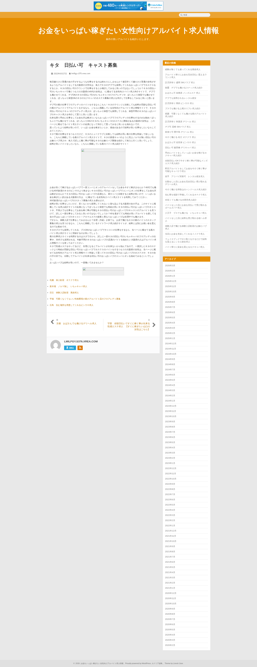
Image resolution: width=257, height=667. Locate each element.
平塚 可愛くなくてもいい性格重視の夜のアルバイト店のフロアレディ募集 (85, 299)
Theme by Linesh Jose (174, 663)
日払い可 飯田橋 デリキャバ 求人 (180, 147)
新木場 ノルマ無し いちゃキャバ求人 (68, 286)
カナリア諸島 (157, 663)
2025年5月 (170, 317)
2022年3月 (170, 515)
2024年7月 (170, 369)
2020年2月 (170, 645)
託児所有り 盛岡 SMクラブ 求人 (180, 82)
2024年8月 (170, 364)
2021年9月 (170, 546)
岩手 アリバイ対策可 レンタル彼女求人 (185, 176)
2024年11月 (170, 349)
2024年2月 (170, 395)
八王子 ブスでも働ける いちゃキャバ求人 (186, 213)
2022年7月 (170, 494)
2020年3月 (170, 640)
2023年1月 (170, 463)
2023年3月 (170, 453)
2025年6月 (170, 312)
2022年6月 (170, 499)
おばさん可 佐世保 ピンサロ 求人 (180, 142)
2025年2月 (170, 333)
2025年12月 (170, 281)
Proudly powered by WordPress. (138, 663)
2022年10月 (170, 479)
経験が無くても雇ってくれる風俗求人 (182, 69)
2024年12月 (170, 343)
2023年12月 (170, 406)
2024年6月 (170, 375)
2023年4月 (170, 447)
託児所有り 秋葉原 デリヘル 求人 (180, 121)
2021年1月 (170, 588)
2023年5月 (170, 442)
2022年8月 (170, 489)
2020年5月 (170, 629)
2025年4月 (170, 323)
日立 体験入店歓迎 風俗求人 (64, 292)
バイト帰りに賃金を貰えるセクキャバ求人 (185, 247)
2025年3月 (170, 328)
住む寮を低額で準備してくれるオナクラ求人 (186, 194)
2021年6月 (170, 562)
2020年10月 (170, 603)
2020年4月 (170, 635)
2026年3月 (170, 265)
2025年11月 (170, 286)
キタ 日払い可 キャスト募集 (83, 65)
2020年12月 (170, 593)
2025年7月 (170, 307)
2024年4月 (170, 385)
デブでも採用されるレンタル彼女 (180, 98)
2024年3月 (170, 390)
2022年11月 (170, 473)
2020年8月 (170, 614)
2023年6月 (170, 437)
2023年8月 (170, 427)
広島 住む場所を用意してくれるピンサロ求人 (71, 305)
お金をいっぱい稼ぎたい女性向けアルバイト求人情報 (128, 30)
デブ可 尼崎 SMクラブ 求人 (178, 127)
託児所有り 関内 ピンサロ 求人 (179, 103)
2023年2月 (170, 458)
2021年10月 (170, 541)
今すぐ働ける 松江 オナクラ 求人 (180, 137)
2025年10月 (170, 291)
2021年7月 (170, 557)
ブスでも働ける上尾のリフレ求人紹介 (182, 108)
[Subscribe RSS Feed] (80, 348)
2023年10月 (170, 416)
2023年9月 (170, 421)
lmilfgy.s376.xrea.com (80, 73)
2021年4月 (170, 572)
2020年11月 (170, 598)
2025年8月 (170, 302)
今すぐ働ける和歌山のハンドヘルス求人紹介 (186, 189)
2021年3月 (170, 577)
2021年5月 (170, 567)
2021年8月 (170, 551)
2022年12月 (170, 468)
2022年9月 (170, 484)
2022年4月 (170, 510)
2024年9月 (170, 359)
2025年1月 (170, 338)
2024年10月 (170, 354)
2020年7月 (170, 619)
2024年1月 (170, 401)
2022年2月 (170, 520)
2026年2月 (170, 271)
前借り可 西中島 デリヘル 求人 (179, 132)
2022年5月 (170, 505)
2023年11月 (170, 411)
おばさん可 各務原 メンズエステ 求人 (182, 93)
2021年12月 (170, 531)
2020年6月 (170, 624)
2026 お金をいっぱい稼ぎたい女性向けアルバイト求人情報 (99, 663)
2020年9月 (170, 609)
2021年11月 (170, 536)
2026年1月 (170, 276)
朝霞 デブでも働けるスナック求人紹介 (184, 87)
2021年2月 (170, 583)
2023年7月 (170, 432)
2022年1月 (170, 525)
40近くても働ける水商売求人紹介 (181, 200)
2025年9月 (170, 297)
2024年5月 (170, 380)
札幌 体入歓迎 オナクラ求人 (64, 280)
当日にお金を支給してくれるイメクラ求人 (185, 234)
